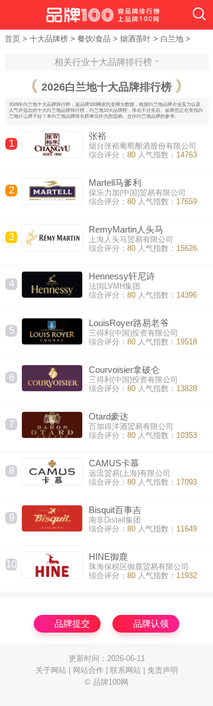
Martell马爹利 (115, 183)
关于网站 (51, 670)
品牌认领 (151, 623)
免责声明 (162, 670)
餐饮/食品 (94, 38)
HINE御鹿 (108, 557)
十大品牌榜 (49, 38)
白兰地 (171, 38)
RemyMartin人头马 (126, 229)
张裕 (97, 136)
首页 (12, 38)
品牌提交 (72, 623)
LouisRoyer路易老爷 (129, 323)
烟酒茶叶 (135, 38)
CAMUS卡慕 (114, 463)
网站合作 (88, 670)
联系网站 (125, 670)
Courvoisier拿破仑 (124, 370)
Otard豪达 (108, 416)
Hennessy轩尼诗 (122, 276)
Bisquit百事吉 (115, 510)
